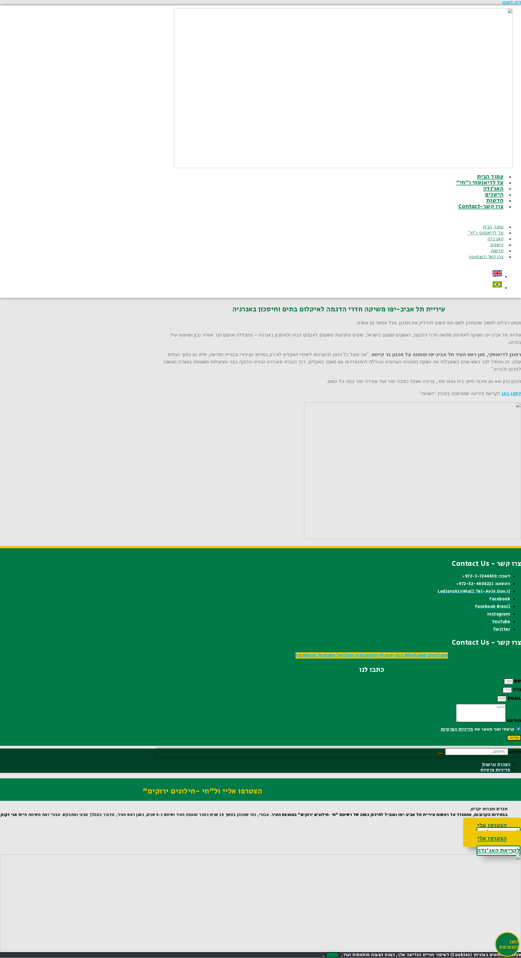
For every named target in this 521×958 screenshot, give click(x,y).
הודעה (513, 720)
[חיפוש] (440, 753)
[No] (323, 956)
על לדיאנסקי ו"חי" (480, 183)
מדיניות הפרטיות (457, 729)
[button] (358, 217)
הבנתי (332, 955)
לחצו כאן (511, 393)
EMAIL (513, 698)
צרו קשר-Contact (481, 206)
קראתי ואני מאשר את (477, 729)
